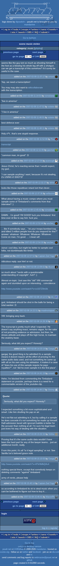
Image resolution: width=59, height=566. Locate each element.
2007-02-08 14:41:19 (35, 373)
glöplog (38, 48)
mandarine (29, 24)
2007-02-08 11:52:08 (38, 139)
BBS (29, 32)
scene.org (4, 552)
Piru (52, 139)
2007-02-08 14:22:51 (28, 310)
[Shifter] (56, 434)
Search (21, 32)
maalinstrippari (47, 310)
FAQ (36, 32)
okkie (52, 182)
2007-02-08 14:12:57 (38, 297)
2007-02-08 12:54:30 (34, 242)
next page (37, 52)
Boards (52, 29)
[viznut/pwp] (56, 96)
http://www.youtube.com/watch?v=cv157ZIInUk (24, 288)
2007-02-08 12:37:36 (33, 193)
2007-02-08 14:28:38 (38, 321)
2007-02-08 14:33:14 (35, 348)
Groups (24, 29)
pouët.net (7, 549)
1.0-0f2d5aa (18, 549)
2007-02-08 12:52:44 (34, 223)
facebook (37, 552)
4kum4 (51, 267)
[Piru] (56, 139)
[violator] (56, 106)
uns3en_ (50, 223)
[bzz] (56, 321)
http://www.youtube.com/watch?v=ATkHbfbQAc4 (25, 464)
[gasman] (56, 150)
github (29, 560)
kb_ (52, 297)
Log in (6, 29)
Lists (12, 32)
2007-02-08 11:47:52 (35, 106)
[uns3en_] (56, 223)
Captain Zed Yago (46, 256)
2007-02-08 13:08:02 (35, 267)
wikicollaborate (35, 87)
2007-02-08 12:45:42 (32, 210)
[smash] (56, 76)
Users (43, 29)
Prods (15, 29)
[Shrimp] (56, 389)
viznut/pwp (49, 96)
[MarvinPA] (56, 497)
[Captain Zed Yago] (56, 256)
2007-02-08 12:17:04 (33, 161)
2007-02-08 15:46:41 (33, 497)
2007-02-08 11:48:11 (35, 128)
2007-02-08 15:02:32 (35, 434)
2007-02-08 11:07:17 (35, 76)
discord (55, 552)
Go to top (29, 543)
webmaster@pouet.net (44, 557)
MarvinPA (50, 497)
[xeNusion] (56, 193)
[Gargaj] (56, 348)
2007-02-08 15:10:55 (35, 458)
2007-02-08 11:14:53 (32, 96)
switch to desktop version (29, 546)
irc (31, 555)
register (54, 528)
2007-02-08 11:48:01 (35, 117)
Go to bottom (29, 38)
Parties (34, 29)
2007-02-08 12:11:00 (34, 150)
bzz (52, 321)
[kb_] (56, 297)
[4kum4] (56, 267)
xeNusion (50, 193)
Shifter (51, 434)
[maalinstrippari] (56, 310)
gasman (50, 150)
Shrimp (51, 389)
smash (51, 76)
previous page (11, 52)
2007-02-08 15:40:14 (25, 483)
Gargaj (51, 348)
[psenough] (56, 161)
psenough (50, 161)
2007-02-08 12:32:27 (37, 182)
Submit (44, 32)
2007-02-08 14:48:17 (35, 389)
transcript (6, 144)
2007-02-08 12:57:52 (25, 256)
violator (51, 106)
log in (45, 528)
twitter (25, 552)
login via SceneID (30, 521)
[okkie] (56, 182)
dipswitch (20, 21)
